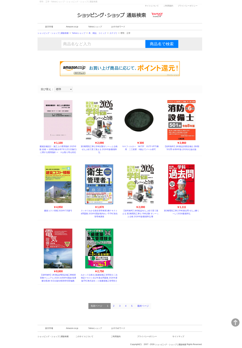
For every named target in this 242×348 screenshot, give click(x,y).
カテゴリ (113, 33)
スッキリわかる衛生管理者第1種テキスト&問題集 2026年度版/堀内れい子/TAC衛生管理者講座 (99, 213)
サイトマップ (178, 336)
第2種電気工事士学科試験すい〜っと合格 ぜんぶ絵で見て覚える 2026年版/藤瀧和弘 (99, 149)
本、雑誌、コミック (97, 33)
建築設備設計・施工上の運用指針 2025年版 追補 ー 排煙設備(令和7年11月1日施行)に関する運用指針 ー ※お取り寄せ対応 (58, 149)
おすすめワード (118, 27)
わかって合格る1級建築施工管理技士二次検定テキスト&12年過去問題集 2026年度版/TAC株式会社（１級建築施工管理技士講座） (99, 278)
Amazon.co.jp (72, 27)
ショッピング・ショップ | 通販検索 (53, 33)
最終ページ (143, 306)
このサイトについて (84, 336)
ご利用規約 (168, 6)
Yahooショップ (95, 27)
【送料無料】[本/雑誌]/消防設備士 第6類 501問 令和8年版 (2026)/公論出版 (181, 148)
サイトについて (152, 6)
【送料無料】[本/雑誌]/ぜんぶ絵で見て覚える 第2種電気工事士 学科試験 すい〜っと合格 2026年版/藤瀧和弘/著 (140, 213)
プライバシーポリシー (188, 6)
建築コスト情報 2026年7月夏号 (58, 210)
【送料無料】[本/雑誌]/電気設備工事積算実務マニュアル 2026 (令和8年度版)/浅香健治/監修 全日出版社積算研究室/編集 (58, 278)
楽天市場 (49, 27)
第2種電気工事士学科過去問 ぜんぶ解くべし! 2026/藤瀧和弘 (181, 212)
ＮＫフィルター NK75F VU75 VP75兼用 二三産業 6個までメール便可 (140, 148)
